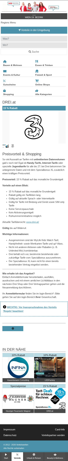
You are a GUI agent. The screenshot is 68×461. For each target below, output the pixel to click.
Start (6, 458)
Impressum (9, 429)
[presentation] (5, 127)
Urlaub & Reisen (34, 458)
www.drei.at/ (32, 222)
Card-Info (60, 429)
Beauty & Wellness (55, 458)
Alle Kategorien (43, 94)
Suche (35, 51)
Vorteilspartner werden (53, 435)
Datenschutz (10, 435)
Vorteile (17, 458)
